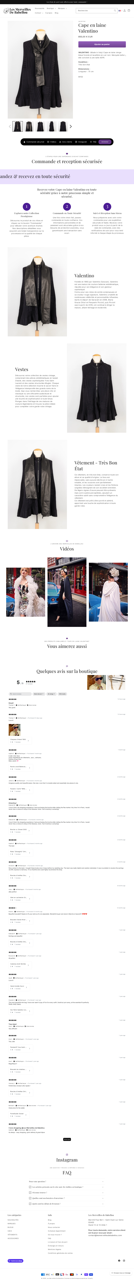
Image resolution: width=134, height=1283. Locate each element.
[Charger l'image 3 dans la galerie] (40, 126)
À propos (51, 1224)
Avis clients (67, 142)
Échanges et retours (56, 1246)
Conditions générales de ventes (60, 1253)
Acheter (105, 142)
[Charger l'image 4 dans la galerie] (51, 126)
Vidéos (53, 142)
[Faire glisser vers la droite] (71, 126)
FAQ (94, 142)
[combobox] (96, 10)
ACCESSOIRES (13, 1238)
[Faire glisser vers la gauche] (10, 126)
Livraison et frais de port (57, 1242)
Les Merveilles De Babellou (55, 1278)
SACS (10, 1231)
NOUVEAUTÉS (13, 1220)
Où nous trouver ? (55, 1235)
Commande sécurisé (35, 142)
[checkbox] (62, 694)
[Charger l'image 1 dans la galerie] (18, 126)
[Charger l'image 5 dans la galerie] (63, 126)
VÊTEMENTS (12, 1235)
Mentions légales (54, 1249)
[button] (51, 8)
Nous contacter (54, 1227)
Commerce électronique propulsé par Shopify (78, 1278)
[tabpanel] (67, 917)
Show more (67, 1139)
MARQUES (12, 1224)
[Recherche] (115, 10)
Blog (49, 1220)
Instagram (82, 142)
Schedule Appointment (57, 1231)
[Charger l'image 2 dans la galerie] (29, 126)
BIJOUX (10, 1227)
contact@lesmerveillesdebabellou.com (105, 1235)
